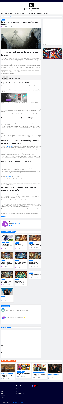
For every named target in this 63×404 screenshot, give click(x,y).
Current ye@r (3, 352)
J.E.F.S (3, 26)
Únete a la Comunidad (30, 13)
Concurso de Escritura (19, 13)
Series (2, 393)
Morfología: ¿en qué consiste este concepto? (35, 245)
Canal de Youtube (9, 13)
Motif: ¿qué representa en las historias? (6, 282)
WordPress (12, 402)
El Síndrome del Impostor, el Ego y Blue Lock (7, 245)
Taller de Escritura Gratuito (43, 13)
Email (2, 345)
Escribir (4, 216)
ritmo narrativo (8, 176)
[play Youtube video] (52, 53)
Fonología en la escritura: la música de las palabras (20, 246)
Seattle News (17, 402)
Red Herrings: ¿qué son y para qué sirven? (20, 282)
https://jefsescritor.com (16, 223)
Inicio (2, 13)
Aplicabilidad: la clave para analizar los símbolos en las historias (20, 264)
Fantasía (2, 387)
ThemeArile (22, 402)
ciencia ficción (34, 120)
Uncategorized (3, 395)
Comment (3, 333)
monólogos (31, 164)
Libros (2, 389)
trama (23, 150)
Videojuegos (3, 397)
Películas (2, 391)
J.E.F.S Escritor (31, 8)
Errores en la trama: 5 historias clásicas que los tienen (12, 16)
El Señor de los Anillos (9, 146)
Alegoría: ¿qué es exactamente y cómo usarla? (34, 263)
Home (2, 16)
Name (2, 341)
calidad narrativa (36, 64)
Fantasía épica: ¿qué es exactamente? (6, 376)
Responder (8, 312)
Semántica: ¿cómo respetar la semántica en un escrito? (6, 263)
